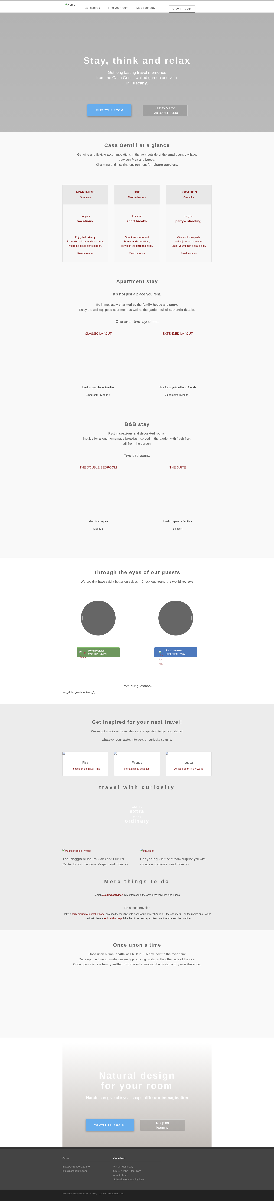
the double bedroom (98, 467)
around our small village (88, 914)
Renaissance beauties (137, 768)
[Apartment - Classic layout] (98, 362)
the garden (150, 309)
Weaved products (109, 1125)
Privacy (94, 1193)
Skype (202, 1193)
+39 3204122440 (165, 113)
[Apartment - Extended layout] (177, 362)
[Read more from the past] (137, 1004)
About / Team (120, 1175)
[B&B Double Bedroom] (98, 496)
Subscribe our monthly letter (129, 1179)
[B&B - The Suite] (177, 496)
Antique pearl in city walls (188, 768)
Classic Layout (98, 333)
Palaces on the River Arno (85, 768)
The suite (178, 467)
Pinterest (208, 1193)
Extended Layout (178, 333)
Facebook (195, 1193)
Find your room (109, 110)
